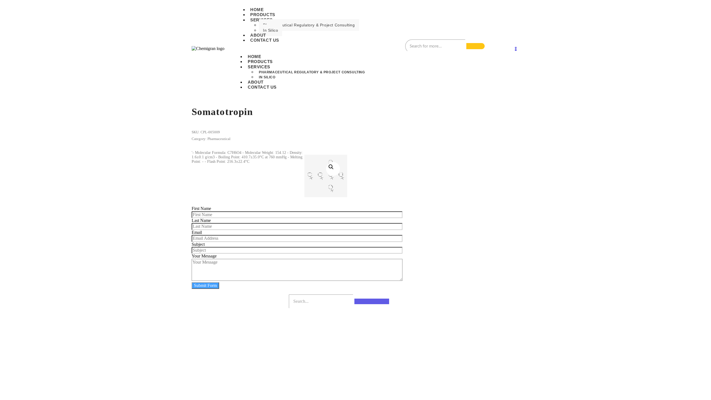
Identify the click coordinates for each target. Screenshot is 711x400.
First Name (201, 208)
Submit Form (205, 285)
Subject (198, 244)
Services (259, 66)
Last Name (201, 220)
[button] (333, 169)
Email (197, 232)
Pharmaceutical (219, 139)
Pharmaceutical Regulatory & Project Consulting (309, 25)
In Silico (270, 30)
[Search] (475, 46)
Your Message (204, 256)
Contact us (264, 40)
